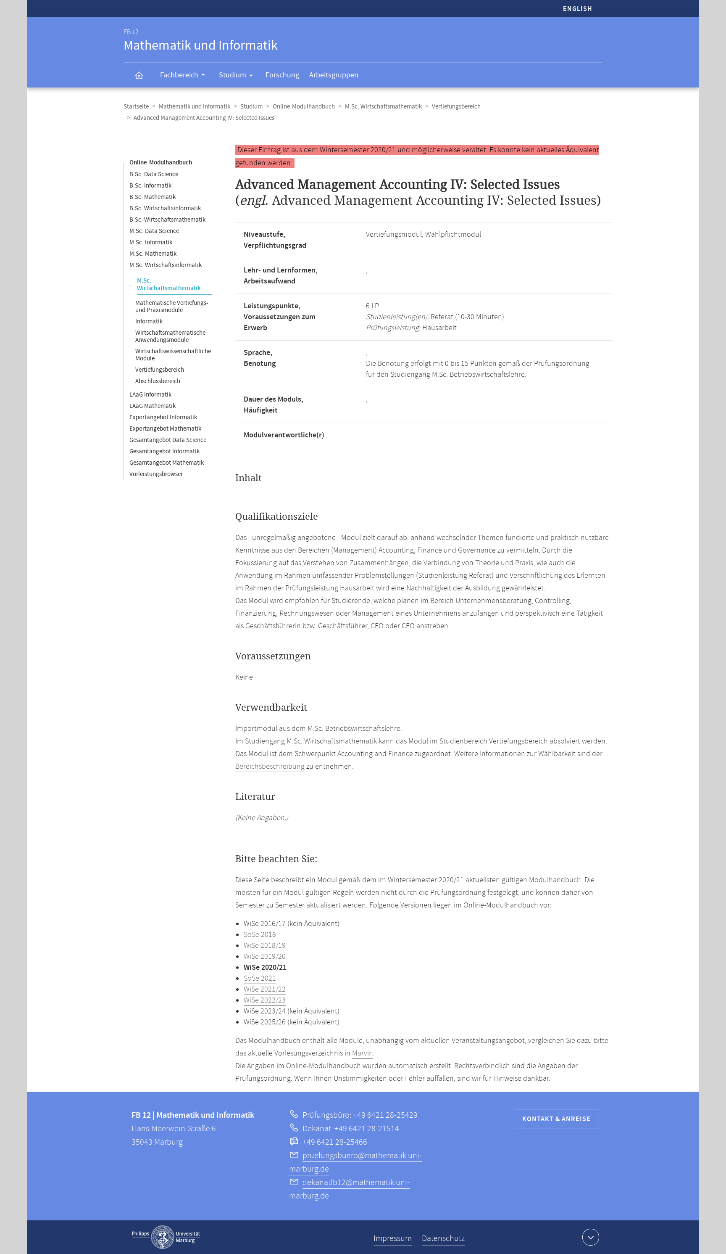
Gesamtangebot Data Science (167, 440)
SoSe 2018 (260, 935)
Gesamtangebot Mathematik (166, 463)
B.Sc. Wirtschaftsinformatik (165, 208)
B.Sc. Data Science (153, 174)
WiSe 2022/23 (265, 1000)
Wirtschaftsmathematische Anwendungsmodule (170, 336)
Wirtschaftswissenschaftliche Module (173, 354)
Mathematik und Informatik (194, 107)
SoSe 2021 (260, 979)
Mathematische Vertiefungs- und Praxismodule (171, 306)
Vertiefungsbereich (456, 107)
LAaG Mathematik (152, 406)
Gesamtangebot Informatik (164, 451)
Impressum (393, 1238)
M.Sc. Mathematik (152, 254)
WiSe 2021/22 (265, 989)
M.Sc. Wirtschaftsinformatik (165, 265)
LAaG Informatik (150, 395)
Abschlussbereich (157, 381)
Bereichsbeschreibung (270, 767)
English (577, 9)
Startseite (136, 107)
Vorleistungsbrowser (156, 474)
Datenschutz (443, 1238)
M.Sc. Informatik (150, 242)
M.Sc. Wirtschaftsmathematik (383, 107)
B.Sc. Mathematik (152, 197)
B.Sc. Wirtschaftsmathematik (167, 220)
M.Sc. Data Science (154, 231)
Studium (232, 75)
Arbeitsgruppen (333, 75)
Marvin (362, 1053)
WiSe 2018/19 (265, 946)
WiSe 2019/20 (265, 957)
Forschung (282, 75)
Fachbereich (179, 75)
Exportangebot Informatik (163, 417)
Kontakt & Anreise (556, 1119)
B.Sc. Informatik (150, 186)
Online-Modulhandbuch (304, 107)
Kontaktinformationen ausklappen (590, 1237)
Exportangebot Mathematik (165, 429)
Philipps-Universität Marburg (166, 1237)
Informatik (149, 321)
